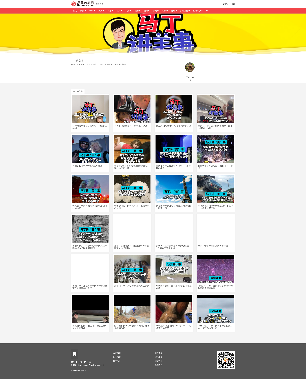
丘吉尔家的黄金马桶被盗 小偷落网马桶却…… (89, 127)
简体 (97, 4)
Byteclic (83, 370)
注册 (233, 4)
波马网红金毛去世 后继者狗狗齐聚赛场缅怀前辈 (131, 327)
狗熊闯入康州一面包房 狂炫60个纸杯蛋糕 (174, 287)
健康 (146, 10)
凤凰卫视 (184, 10)
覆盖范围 (158, 364)
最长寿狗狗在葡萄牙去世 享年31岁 (131, 126)
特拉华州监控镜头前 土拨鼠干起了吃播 (215, 167)
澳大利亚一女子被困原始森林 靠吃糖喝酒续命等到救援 (215, 287)
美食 (128, 10)
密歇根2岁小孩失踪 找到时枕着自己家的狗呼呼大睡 (131, 167)
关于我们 (117, 353)
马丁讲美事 (78, 91)
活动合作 (158, 360)
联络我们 (117, 356)
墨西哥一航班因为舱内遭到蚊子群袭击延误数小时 (215, 127)
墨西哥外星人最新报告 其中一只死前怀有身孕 (173, 167)
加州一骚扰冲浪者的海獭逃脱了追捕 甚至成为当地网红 (131, 247)
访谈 (91, 10)
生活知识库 (198, 10)
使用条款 (158, 353)
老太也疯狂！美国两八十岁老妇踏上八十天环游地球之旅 (215, 327)
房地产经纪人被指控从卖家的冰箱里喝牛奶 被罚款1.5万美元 (89, 247)
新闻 (82, 10)
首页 (75, 10)
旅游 (137, 10)
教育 (119, 10)
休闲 (155, 10)
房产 (100, 10)
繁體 (101, 4)
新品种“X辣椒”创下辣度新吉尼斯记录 (173, 126)
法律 (164, 10)
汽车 (110, 10)
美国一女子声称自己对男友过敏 (213, 246)
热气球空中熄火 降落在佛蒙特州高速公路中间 (89, 207)
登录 (226, 4)
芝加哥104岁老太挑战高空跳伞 (87, 166)
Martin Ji (190, 79)
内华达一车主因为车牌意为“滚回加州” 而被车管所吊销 (172, 247)
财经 (173, 10)
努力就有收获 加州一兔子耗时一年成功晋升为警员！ (173, 327)
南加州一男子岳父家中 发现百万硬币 (131, 286)
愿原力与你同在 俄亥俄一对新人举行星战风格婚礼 (89, 327)
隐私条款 (158, 356)
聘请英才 (117, 360)
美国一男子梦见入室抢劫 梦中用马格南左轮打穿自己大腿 (89, 287)
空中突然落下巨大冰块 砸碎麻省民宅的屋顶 (131, 207)
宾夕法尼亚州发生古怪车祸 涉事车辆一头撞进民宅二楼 (215, 207)
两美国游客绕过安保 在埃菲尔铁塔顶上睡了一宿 (173, 207)
